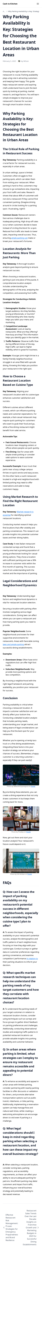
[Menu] (37, 3)
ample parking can (19, 238)
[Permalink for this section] (31, 139)
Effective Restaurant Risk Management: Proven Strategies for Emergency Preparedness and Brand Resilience (12, 1228)
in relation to (32, 958)
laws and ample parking (13, 644)
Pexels (33, 786)
